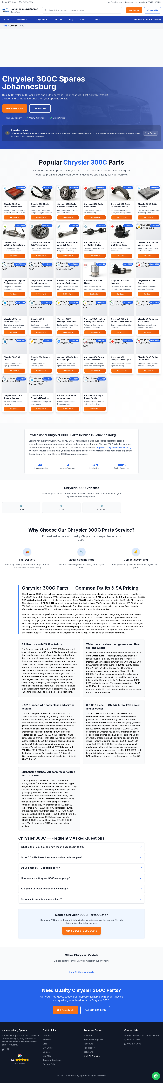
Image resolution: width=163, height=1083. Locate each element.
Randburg (88, 1043)
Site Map (47, 1056)
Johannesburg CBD (93, 1039)
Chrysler (13, 26)
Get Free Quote (14, 108)
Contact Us (152, 10)
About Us (47, 1035)
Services (58, 19)
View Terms (150, 133)
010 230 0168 (10, 2)
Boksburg (88, 1052)
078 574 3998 (27, 2)
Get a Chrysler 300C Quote (81, 931)
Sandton (88, 1035)
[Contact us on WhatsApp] (156, 1076)
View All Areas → (92, 1056)
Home (6, 19)
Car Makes (20, 19)
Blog (71, 19)
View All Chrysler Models (81, 972)
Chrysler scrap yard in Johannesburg (113, 447)
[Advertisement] (81, 47)
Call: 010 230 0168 (95, 1010)
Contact (96, 19)
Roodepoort (89, 1048)
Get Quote (134, 10)
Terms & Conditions (52, 1060)
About (83, 19)
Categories (40, 19)
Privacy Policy (50, 1064)
